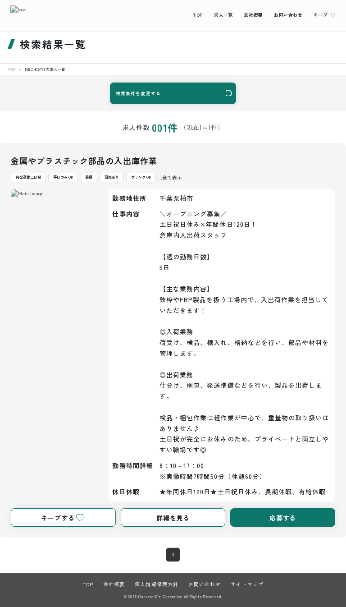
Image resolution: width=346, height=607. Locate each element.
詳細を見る (173, 517)
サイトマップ (247, 584)
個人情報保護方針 (156, 584)
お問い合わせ (288, 14)
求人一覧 (223, 14)
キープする (57, 517)
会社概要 (253, 14)
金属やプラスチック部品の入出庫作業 (84, 160)
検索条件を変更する (138, 93)
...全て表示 (170, 177)
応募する (282, 517)
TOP (198, 14)
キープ (321, 14)
